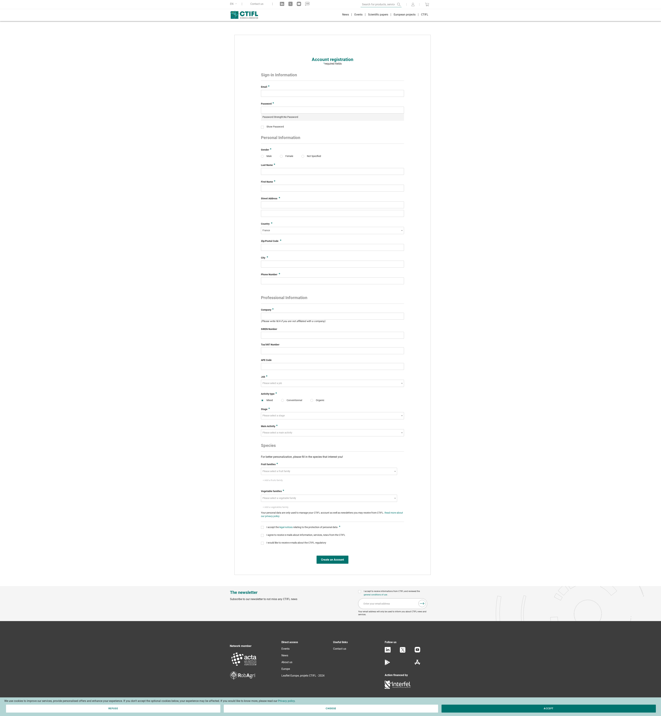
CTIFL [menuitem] (424, 14)
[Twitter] (402, 651)
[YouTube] (417, 651)
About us (286, 662)
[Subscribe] (422, 603)
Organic (320, 400)
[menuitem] (345, 15)
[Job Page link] (307, 4)
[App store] (417, 664)
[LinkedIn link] (282, 4)
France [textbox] (266, 230)
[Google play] (387, 664)
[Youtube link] (299, 4)
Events (285, 648)
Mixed (269, 400)
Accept (548, 708)
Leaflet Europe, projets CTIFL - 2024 (302, 675)
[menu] (385, 15)
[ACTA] (244, 666)
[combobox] (332, 230)
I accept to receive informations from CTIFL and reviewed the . (392, 593)
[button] (234, 4)
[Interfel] (398, 687)
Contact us (256, 4)
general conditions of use (376, 595)
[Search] (396, 4)
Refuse (113, 708)
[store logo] (245, 14)
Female (289, 156)
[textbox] (273, 383)
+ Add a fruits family (273, 480)
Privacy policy (286, 701)
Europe (285, 669)
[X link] (290, 4)
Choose (331, 708)
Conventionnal (294, 400)
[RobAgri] (242, 678)
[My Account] (413, 5)
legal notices (286, 527)
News (284, 655)
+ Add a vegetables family (275, 507)
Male (269, 156)
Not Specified (314, 156)
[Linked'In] (388, 651)
